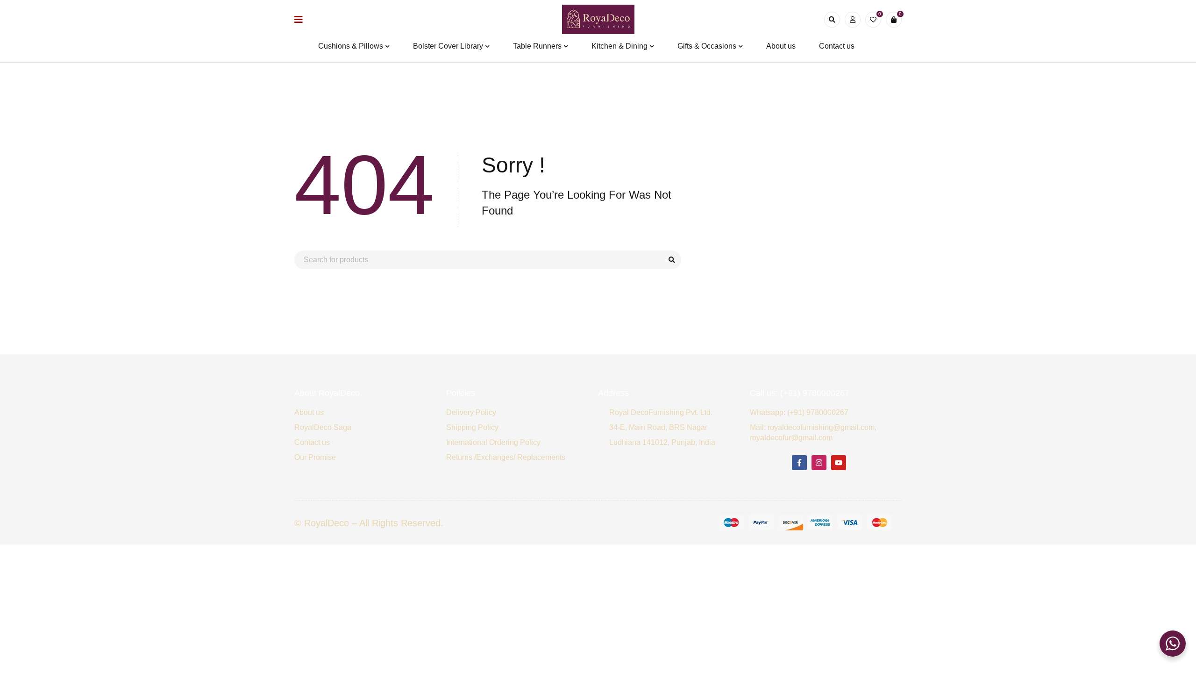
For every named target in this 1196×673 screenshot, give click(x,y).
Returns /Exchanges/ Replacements (505, 457)
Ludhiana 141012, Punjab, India (662, 442)
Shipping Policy (472, 427)
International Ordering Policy (493, 442)
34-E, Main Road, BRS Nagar (658, 427)
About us (309, 412)
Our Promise (315, 457)
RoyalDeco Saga (322, 427)
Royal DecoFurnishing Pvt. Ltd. (660, 412)
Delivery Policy (471, 412)
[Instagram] (819, 462)
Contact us (312, 442)
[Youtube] (838, 462)
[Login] (853, 20)
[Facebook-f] (799, 462)
